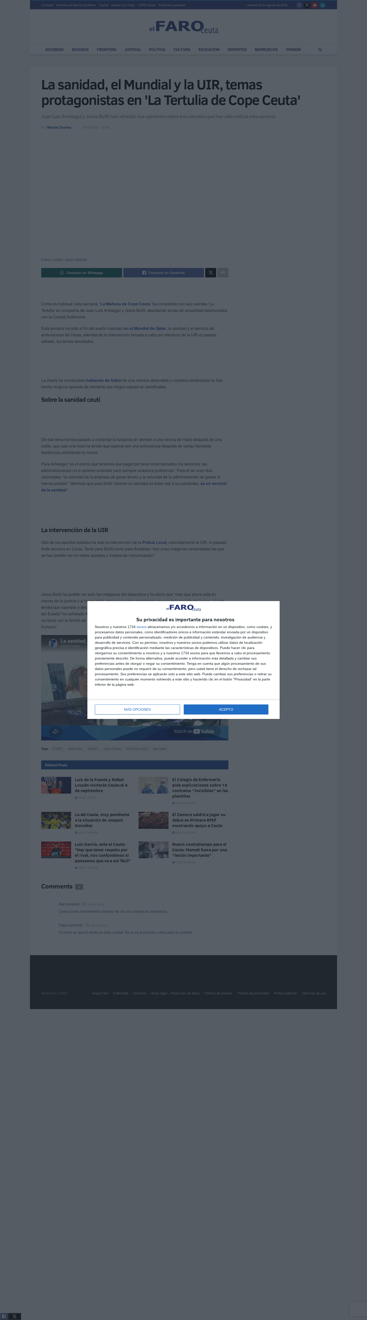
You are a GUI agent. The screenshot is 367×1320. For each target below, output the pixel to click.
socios (142, 627)
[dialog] (183, 660)
